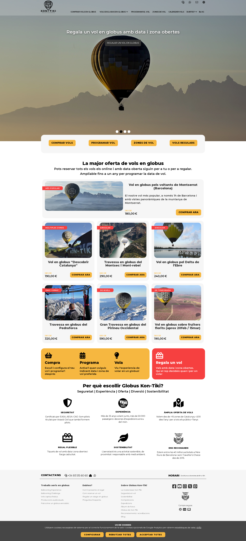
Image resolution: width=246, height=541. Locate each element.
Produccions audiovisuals (52, 500)
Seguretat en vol (128, 493)
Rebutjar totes (120, 534)
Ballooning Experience (51, 490)
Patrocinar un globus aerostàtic (55, 503)
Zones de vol (159, 12)
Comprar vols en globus (83, 12)
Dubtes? (191, 12)
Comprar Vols (62, 142)
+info (198, 527)
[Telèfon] (183, 2)
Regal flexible (67, 447)
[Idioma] (204, 2)
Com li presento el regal (93, 490)
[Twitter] (190, 487)
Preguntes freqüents (92, 500)
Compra (52, 362)
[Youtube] (180, 487)
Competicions (127, 500)
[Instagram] (185, 487)
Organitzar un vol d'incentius (123, 43)
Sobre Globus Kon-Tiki (134, 485)
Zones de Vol (144, 142)
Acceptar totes (151, 534)
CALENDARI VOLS (176, 12)
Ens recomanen (178, 448)
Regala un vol (169, 362)
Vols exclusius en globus (113, 12)
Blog (201, 12)
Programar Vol (103, 142)
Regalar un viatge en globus (95, 496)
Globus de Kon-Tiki (129, 510)
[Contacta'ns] (197, 2)
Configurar (92, 534)
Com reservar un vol (91, 493)
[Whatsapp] (190, 2)
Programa (89, 362)
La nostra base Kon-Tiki (131, 490)
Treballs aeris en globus (55, 485)
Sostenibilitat (123, 447)
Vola (119, 362)
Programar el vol (140, 12)
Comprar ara (188, 212)
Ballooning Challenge (50, 493)
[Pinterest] (196, 487)
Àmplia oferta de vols (178, 412)
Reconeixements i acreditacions (135, 513)
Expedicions (126, 503)
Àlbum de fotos (128, 506)
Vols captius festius (49, 496)
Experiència (123, 412)
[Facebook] (175, 487)
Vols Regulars (183, 142)
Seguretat (67, 412)
